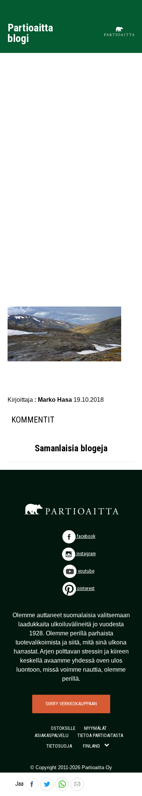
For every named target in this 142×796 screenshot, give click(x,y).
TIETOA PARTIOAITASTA (100, 735)
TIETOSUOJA (59, 746)
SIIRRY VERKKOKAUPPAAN (71, 703)
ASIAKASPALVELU (51, 735)
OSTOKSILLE (63, 728)
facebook (85, 536)
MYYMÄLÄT (95, 728)
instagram (85, 553)
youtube (85, 571)
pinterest (85, 588)
